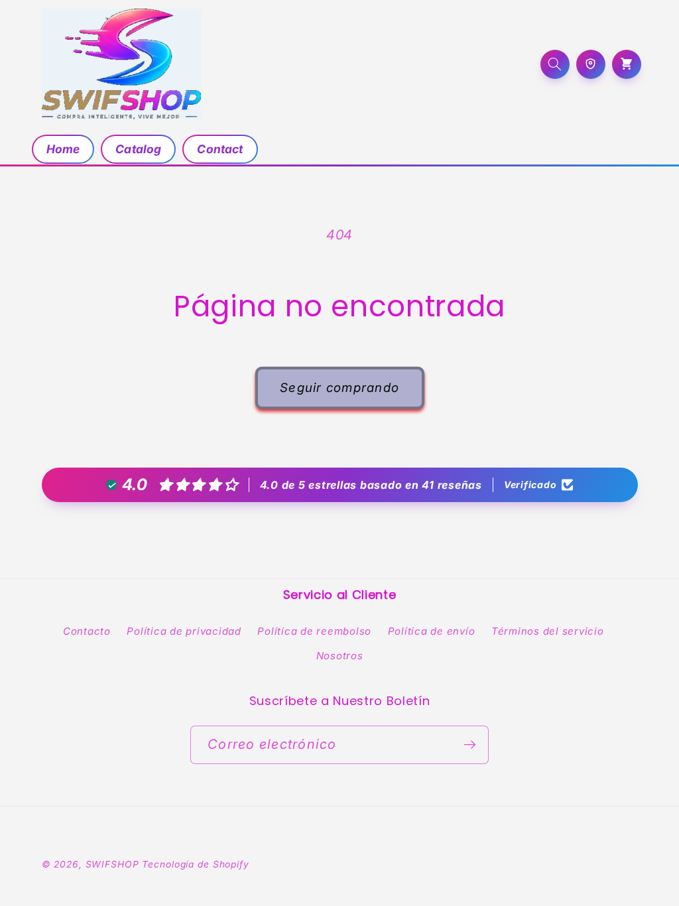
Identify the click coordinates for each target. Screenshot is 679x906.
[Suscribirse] (470, 745)
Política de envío (431, 631)
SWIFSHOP (112, 864)
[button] (555, 64)
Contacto (87, 631)
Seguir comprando (339, 387)
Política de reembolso (314, 631)
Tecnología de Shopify (195, 864)
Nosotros (339, 655)
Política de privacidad (184, 631)
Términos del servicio (547, 631)
